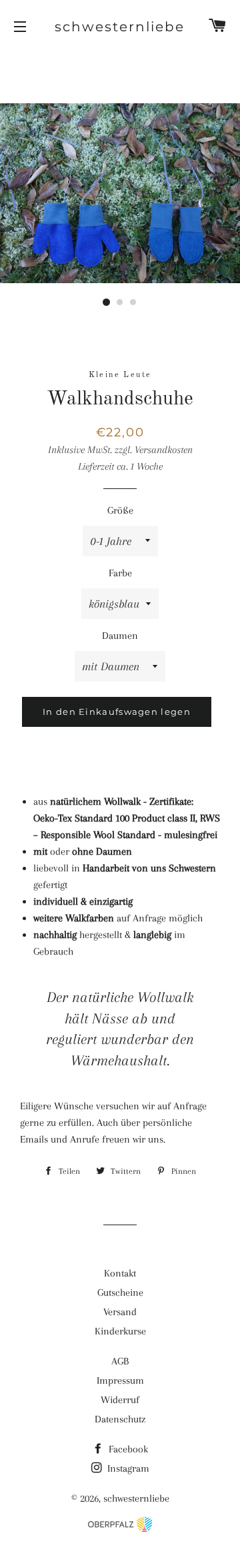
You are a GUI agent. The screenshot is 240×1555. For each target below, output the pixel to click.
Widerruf (120, 1400)
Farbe (120, 573)
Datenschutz (120, 1419)
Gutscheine (120, 1292)
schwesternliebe (120, 27)
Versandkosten (164, 450)
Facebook (127, 1449)
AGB (120, 1361)
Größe (120, 510)
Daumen (120, 636)
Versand (120, 1312)
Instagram (127, 1468)
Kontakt (120, 1273)
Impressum (120, 1380)
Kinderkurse (120, 1331)
